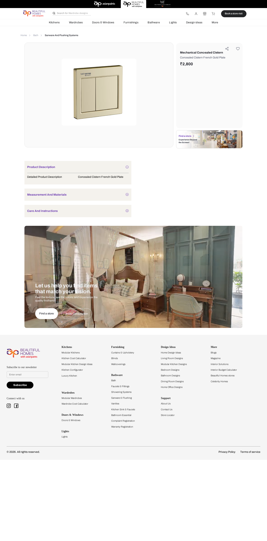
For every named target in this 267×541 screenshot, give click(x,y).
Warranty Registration (122, 427)
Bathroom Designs (170, 375)
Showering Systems (121, 392)
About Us (166, 403)
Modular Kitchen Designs (174, 364)
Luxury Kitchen (69, 376)
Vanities (115, 403)
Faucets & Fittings (120, 386)
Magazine (215, 358)
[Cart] (213, 13)
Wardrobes (76, 22)
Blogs (214, 352)
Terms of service (250, 451)
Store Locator (168, 415)
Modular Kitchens (71, 352)
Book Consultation (76, 313)
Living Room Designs (172, 358)
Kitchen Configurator (72, 370)
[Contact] (187, 13)
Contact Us (166, 409)
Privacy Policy (227, 451)
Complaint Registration (123, 421)
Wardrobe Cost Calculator (75, 404)
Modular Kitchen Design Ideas (77, 364)
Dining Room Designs (172, 381)
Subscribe (20, 385)
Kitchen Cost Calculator (74, 358)
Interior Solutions (219, 364)
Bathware (154, 22)
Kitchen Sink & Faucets (123, 409)
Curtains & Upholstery (122, 352)
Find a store (185, 136)
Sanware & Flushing (121, 398)
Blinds (114, 358)
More (215, 22)
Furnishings (131, 22)
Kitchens (54, 22)
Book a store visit (234, 13)
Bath (113, 380)
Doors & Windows (103, 22)
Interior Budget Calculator (224, 370)
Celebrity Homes (219, 381)
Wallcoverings (118, 364)
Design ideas (194, 22)
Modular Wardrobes (72, 398)
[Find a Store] (204, 13)
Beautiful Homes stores (223, 375)
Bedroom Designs (170, 370)
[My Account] (196, 13)
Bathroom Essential (121, 415)
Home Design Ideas (171, 352)
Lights (173, 22)
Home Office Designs (172, 387)
